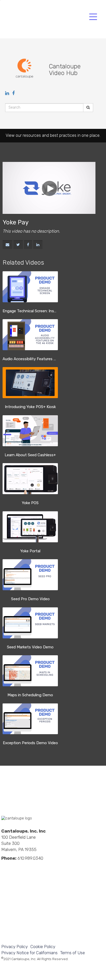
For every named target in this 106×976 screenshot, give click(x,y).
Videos (21, 867)
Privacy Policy (14, 946)
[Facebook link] (13, 93)
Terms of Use (72, 952)
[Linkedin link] (7, 93)
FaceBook (13, 867)
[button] (7, 245)
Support (14, 897)
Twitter (30, 867)
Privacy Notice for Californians (29, 952)
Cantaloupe (38, 22)
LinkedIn (4, 867)
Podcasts (48, 867)
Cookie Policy (42, 946)
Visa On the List (15, 927)
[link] (18, 245)
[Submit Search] (88, 107)
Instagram (39, 867)
